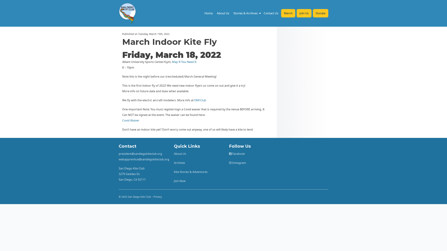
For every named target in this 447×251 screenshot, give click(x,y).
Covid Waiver (130, 120)
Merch (288, 13)
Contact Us (271, 13)
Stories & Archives (245, 13)
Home (208, 13)
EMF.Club (200, 100)
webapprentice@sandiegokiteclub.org (144, 159)
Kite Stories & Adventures (191, 172)
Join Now (180, 181)
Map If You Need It (184, 62)
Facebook (238, 154)
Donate (320, 13)
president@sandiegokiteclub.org (140, 154)
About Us (223, 13)
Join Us (304, 13)
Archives (179, 163)
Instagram (239, 163)
